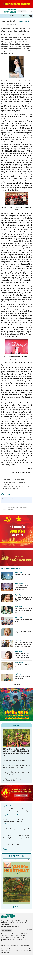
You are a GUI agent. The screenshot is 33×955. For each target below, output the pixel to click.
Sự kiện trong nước (8, 824)
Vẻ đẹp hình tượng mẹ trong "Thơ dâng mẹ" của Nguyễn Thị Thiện (23, 599)
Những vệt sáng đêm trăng (23, 574)
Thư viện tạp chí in (16, 856)
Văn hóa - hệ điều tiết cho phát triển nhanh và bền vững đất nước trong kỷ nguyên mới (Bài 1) (16, 810)
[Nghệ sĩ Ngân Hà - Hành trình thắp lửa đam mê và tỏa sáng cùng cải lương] (7, 655)
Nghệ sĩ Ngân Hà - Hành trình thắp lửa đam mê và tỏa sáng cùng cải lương (22, 655)
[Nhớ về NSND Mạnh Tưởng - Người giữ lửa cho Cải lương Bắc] (7, 610)
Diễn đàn (6, 15)
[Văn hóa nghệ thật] (8, 918)
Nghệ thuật (19, 15)
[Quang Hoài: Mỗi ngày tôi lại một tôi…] (7, 621)
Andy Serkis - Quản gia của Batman (13, 479)
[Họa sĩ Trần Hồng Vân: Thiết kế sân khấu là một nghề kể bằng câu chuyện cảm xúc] (7, 643)
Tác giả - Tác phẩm (24, 21)
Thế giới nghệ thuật (8, 21)
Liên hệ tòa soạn (6, 930)
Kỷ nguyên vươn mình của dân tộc (12, 815)
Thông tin (25, 15)
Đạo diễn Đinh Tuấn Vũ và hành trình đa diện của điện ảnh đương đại (23, 587)
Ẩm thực (5, 849)
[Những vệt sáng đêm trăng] (7, 576)
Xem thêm (16, 684)
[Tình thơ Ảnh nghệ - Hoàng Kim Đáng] (7, 632)
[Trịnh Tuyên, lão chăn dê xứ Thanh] (7, 666)
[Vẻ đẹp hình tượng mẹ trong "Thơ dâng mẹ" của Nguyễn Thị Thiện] (7, 598)
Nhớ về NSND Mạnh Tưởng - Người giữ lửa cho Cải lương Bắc (23, 610)
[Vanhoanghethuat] (2, 16)
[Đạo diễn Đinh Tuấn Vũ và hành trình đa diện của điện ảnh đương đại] (7, 587)
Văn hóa (12, 15)
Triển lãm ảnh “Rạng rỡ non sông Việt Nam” (16, 760)
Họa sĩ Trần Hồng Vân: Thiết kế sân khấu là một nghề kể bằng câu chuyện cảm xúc (23, 644)
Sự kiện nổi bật (22, 11)
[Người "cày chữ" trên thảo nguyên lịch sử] (7, 677)
